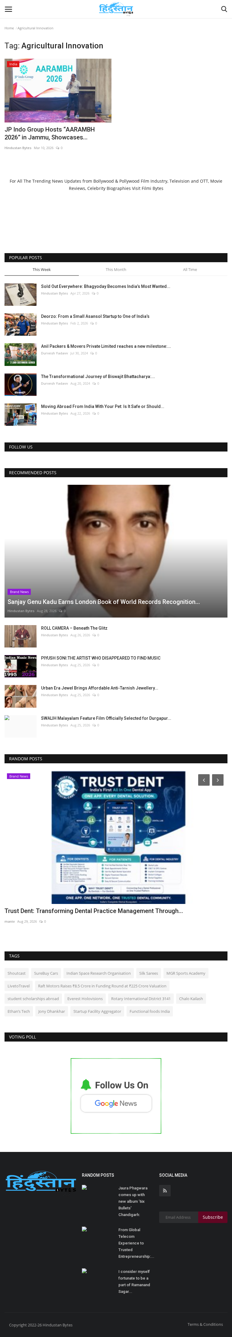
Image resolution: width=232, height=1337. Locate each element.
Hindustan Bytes (18, 147)
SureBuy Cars (46, 973)
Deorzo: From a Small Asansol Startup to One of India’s (95, 316)
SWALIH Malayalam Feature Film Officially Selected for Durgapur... (106, 718)
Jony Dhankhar (51, 1011)
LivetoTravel (19, 986)
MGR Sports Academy (185, 973)
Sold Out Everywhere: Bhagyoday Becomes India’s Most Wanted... (105, 286)
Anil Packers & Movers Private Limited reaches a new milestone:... (106, 346)
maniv (10, 921)
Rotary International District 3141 (141, 998)
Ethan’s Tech (19, 1011)
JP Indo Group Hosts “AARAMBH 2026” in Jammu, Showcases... (50, 133)
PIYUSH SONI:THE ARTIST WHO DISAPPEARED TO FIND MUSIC (100, 658)
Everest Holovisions (85, 998)
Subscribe (213, 1217)
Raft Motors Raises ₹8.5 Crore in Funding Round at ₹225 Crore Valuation (102, 986)
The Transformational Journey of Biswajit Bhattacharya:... (98, 376)
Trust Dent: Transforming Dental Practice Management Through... (94, 911)
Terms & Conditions (205, 1324)
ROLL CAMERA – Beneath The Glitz (74, 628)
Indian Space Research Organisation (98, 973)
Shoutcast (17, 973)
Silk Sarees (148, 973)
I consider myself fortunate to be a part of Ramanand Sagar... (134, 1281)
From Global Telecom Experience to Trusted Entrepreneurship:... (136, 1243)
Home (9, 28)
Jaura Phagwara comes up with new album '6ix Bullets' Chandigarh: (132, 1201)
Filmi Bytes (152, 188)
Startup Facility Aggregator (97, 1011)
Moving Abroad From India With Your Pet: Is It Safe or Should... (102, 406)
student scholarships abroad (33, 998)
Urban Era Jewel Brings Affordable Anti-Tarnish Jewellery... (99, 688)
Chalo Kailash (191, 998)
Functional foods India (150, 1011)
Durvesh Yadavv (54, 353)
